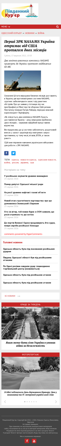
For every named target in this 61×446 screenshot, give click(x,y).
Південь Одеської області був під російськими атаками (27, 258)
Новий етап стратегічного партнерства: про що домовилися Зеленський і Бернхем (28, 202)
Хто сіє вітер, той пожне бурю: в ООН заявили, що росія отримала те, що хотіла (29, 213)
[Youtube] (34, 441)
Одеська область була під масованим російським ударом (29, 250)
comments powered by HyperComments (23, 234)
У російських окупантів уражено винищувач (26, 176)
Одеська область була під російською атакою (27, 274)
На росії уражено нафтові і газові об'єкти (25, 192)
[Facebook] (27, 441)
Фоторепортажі (30, 354)
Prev (5, 401)
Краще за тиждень (30, 304)
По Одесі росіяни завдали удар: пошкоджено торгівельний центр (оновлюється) (26, 267)
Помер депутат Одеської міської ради (23, 184)
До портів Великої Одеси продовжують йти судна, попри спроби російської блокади (29, 224)
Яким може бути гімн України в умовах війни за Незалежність (30, 344)
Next (56, 401)
